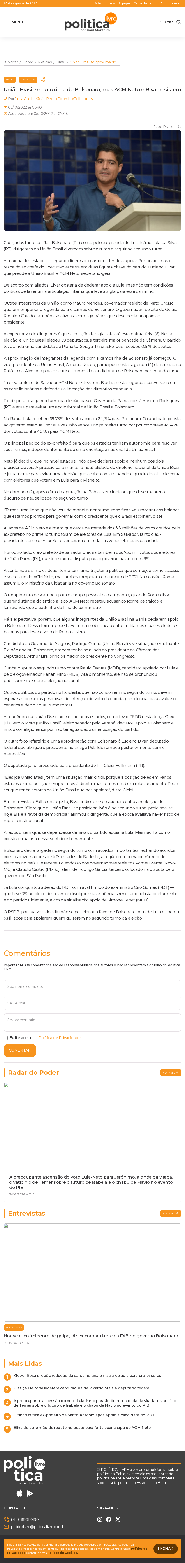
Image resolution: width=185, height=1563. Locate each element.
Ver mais (169, 1072)
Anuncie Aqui (170, 3)
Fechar (165, 1549)
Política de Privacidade (60, 1038)
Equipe (124, 3)
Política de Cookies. (63, 1552)
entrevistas (13, 1327)
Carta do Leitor (145, 3)
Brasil (9, 79)
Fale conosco (104, 3)
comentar (20, 1050)
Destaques (28, 79)
